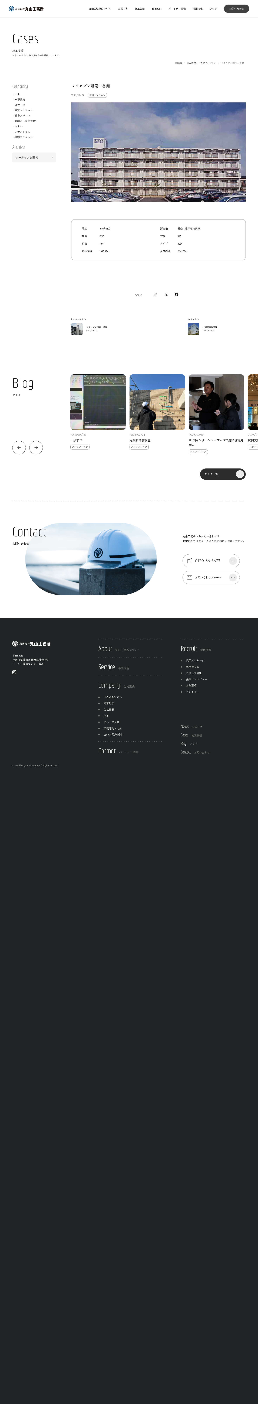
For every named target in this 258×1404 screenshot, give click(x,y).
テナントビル (22, 131)
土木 (17, 94)
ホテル (18, 126)
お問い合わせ (236, 8)
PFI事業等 (20, 99)
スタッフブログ (80, 446)
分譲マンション (24, 137)
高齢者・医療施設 (25, 121)
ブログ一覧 (211, 474)
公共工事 (20, 104)
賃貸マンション (97, 95)
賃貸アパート (22, 115)
